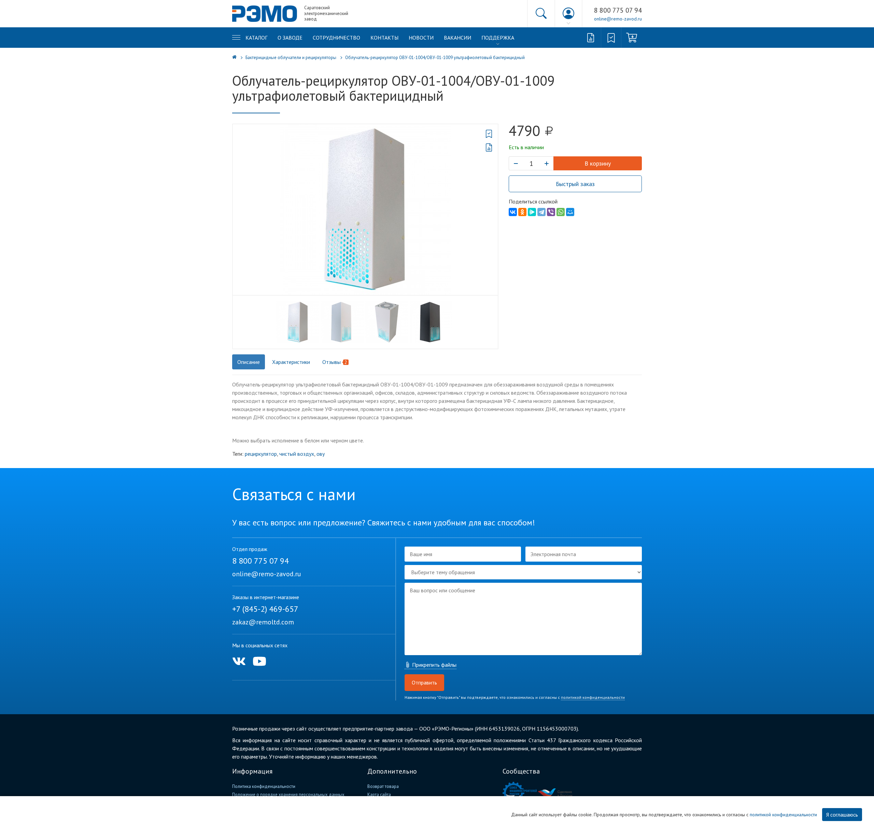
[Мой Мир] (570, 212)
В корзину (597, 163)
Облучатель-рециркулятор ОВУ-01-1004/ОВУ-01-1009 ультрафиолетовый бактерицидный (435, 57)
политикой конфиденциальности (593, 697)
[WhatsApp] (560, 212)
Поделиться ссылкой (533, 201)
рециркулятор (261, 453)
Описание (248, 361)
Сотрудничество (336, 37)
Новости (421, 37)
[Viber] (551, 212)
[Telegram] (541, 212)
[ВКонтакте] (513, 212)
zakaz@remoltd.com (263, 622)
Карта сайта (379, 794)
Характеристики (291, 361)
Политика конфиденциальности (263, 786)
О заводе (290, 37)
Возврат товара (383, 786)
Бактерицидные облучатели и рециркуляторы (290, 57)
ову (320, 453)
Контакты (384, 37)
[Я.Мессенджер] (532, 212)
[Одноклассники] (522, 212)
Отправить (424, 682)
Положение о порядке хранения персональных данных (288, 794)
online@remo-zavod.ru (618, 19)
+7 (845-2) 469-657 (265, 609)
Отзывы (334, 361)
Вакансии (457, 37)
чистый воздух (296, 453)
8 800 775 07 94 (618, 10)
